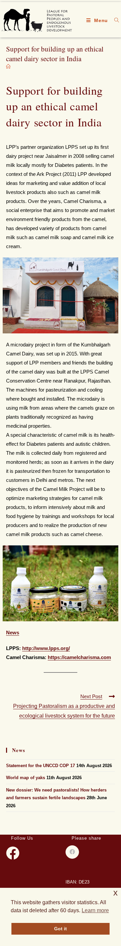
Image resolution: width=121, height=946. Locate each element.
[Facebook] (12, 853)
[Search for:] (114, 20)
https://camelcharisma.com (79, 657)
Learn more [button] (95, 910)
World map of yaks (25, 777)
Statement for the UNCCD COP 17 (40, 765)
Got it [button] (60, 928)
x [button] (115, 892)
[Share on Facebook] (72, 852)
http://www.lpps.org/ (46, 648)
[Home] (8, 66)
